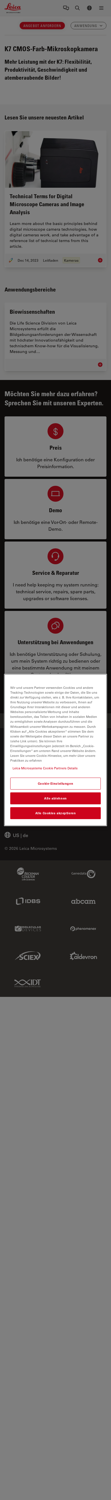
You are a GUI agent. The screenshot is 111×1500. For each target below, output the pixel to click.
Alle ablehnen (55, 798)
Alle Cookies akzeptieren (55, 813)
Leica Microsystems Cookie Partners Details (45, 768)
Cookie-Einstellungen (55, 783)
